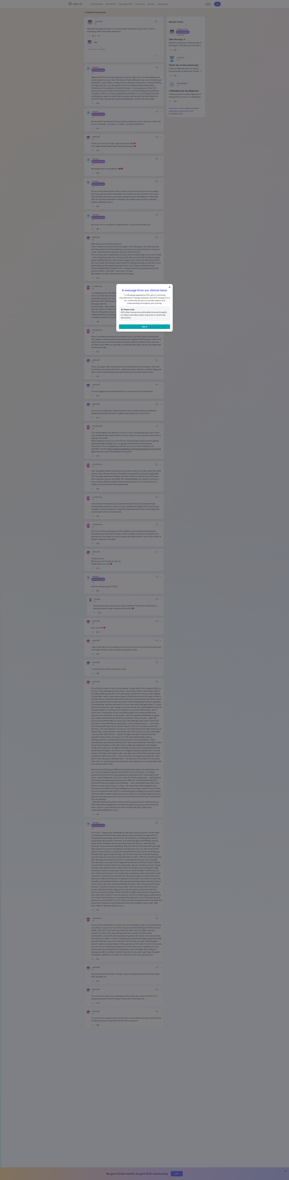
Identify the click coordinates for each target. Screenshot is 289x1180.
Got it (144, 326)
